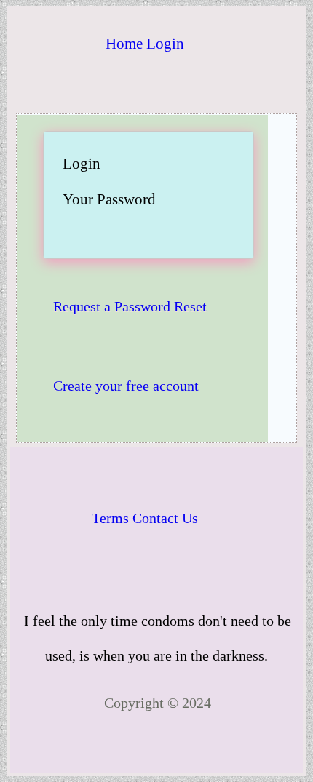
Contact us (165, 518)
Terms (110, 518)
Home (124, 43)
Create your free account (126, 386)
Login (165, 43)
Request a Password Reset (130, 306)
